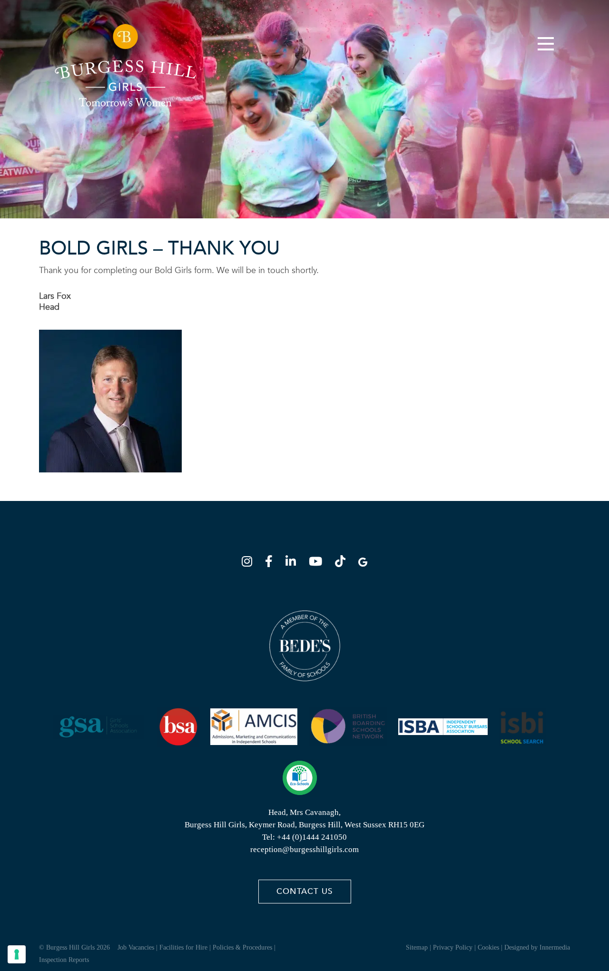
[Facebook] (271, 563)
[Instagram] (250, 563)
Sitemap (417, 947)
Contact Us (304, 891)
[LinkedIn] (293, 563)
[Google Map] (362, 563)
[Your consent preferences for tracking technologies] (17, 954)
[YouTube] (318, 563)
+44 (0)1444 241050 (312, 837)
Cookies (488, 947)
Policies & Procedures (242, 947)
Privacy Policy (452, 947)
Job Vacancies (136, 947)
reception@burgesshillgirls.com (304, 849)
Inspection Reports (64, 959)
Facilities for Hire (183, 947)
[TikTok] (343, 563)
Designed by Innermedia (537, 947)
